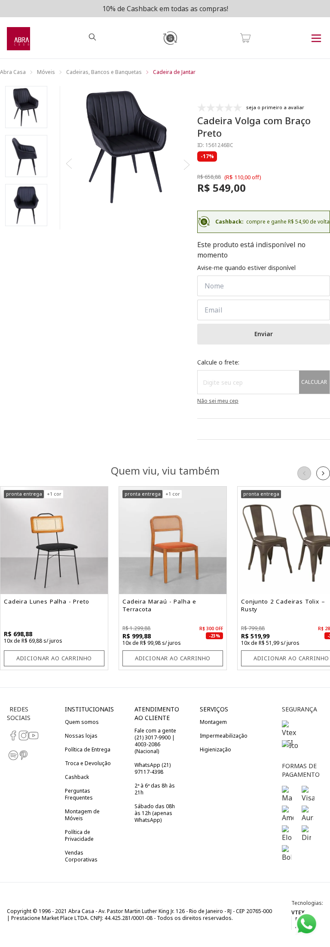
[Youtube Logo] (29, 735)
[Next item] (186, 164)
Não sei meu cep (217, 401)
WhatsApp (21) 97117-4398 (152, 768)
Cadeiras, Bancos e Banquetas (104, 72)
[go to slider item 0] (26, 107)
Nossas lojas (81, 735)
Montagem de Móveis (82, 815)
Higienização (215, 749)
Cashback (77, 777)
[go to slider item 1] (26, 156)
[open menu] (316, 38)
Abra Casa (13, 72)
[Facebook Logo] (8, 735)
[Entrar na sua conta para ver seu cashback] (169, 37)
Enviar (263, 334)
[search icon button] (94, 38)
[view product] (54, 540)
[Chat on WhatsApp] (306, 924)
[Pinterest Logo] (19, 755)
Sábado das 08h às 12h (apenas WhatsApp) (154, 813)
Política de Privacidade (79, 835)
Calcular (314, 382)
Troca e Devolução (88, 763)
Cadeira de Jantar (174, 72)
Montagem (213, 722)
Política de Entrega (87, 749)
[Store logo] (18, 37)
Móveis (46, 72)
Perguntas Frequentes (79, 794)
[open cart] (245, 38)
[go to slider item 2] (26, 205)
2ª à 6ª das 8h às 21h (154, 789)
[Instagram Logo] (19, 735)
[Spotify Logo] (8, 755)
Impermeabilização (224, 735)
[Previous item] (69, 164)
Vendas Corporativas (81, 856)
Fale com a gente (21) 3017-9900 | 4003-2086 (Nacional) (155, 741)
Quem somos (82, 722)
